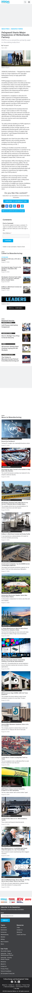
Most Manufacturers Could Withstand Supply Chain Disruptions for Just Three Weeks (14, 849)
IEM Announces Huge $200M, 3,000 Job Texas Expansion (14, 693)
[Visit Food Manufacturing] (12, 899)
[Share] (6, 206)
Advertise (18, 985)
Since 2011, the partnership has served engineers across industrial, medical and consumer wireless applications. (14, 665)
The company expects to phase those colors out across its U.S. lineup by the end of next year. (14, 728)
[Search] (25, 2)
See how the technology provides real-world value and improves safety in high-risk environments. (14, 632)
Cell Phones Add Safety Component (9, 326)
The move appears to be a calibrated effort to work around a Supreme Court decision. (15, 761)
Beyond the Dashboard (8, 441)
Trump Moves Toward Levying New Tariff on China (14, 758)
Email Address (7, 233)
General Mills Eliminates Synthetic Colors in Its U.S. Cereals (15, 725)
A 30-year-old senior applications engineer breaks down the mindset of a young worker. (14, 884)
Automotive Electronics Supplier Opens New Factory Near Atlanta (14, 596)
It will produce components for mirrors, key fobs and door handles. (15, 599)
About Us (4, 985)
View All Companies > (16, 308)
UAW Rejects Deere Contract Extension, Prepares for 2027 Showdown (13, 789)
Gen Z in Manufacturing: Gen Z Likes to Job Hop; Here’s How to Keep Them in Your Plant (15, 880)
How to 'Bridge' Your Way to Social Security (10, 336)
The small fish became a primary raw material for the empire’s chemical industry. (15, 473)
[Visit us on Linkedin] (19, 982)
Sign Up (5, 920)
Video (4, 344)
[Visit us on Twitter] (15, 982)
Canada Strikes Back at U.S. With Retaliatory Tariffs (14, 819)
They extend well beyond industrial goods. (12, 822)
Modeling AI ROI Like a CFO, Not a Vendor (11, 259)
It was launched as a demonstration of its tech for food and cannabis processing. (14, 537)
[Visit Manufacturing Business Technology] (20, 902)
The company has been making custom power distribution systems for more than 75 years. (13, 697)
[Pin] (18, 206)
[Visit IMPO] (28, 899)
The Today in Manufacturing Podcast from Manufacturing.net (10, 359)
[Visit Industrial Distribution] (4, 902)
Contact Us (11, 985)
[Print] (2, 206)
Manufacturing (17, 29)
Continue (8, 240)
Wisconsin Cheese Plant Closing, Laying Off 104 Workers (10, 348)
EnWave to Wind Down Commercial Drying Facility (11, 287)
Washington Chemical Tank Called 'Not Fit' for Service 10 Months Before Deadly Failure (11, 278)
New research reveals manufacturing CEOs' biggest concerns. (15, 852)
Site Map (16, 988)
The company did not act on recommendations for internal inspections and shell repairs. (14, 507)
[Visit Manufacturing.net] (12, 902)
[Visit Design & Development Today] (4, 899)
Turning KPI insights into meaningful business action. (15, 443)
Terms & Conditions (9, 986)
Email (2, 912)
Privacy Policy (26, 985)
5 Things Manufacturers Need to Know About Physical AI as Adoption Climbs (14, 629)
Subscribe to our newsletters (16, 201)
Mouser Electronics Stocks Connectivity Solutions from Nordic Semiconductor (13, 660)
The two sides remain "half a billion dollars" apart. (14, 792)
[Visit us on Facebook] (12, 982)
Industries (5, 29)
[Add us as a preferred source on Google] (22, 206)
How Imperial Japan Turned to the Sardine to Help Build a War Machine (11, 269)
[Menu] (29, 2)
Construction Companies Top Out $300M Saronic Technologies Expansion (15, 564)
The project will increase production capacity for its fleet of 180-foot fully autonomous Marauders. (15, 568)
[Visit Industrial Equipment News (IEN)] (20, 899)
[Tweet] (14, 206)
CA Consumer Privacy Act (22, 986)
